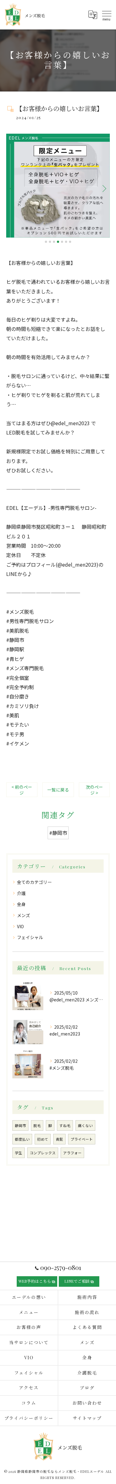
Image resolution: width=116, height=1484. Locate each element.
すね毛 (65, 1125)
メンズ (23, 915)
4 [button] (58, 242)
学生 (18, 1152)
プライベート (82, 1139)
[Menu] (106, 14)
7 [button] (70, 242)
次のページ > (94, 790)
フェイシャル (30, 937)
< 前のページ (21, 790)
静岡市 (20, 1125)
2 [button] (50, 242)
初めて (42, 1139)
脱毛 (37, 1125)
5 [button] (62, 242)
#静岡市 (58, 832)
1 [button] (46, 242)
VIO (20, 926)
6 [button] (66, 242)
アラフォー (72, 1152)
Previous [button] (12, 188)
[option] (58, 186)
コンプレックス (43, 1152)
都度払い (22, 1139)
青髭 (59, 1139)
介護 (21, 893)
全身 (21, 904)
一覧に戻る (58, 790)
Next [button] (103, 188)
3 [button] (54, 242)
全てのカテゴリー (34, 882)
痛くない (85, 1125)
